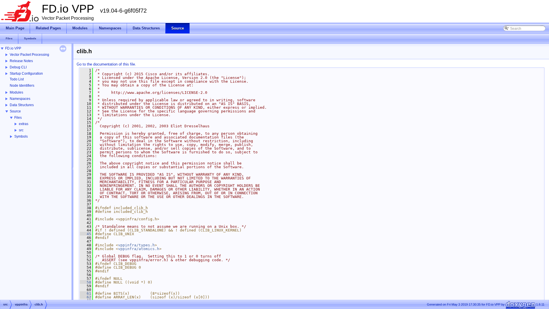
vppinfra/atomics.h (138, 249)
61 (85, 293)
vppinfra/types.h (136, 245)
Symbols (21, 136)
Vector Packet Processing (29, 55)
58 (85, 282)
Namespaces (20, 99)
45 (85, 234)
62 (85, 297)
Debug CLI (18, 67)
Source (15, 111)
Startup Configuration (26, 74)
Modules (16, 92)
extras (23, 124)
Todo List (17, 79)
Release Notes (21, 61)
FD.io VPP (13, 48)
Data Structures (22, 105)
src (21, 130)
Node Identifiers (22, 86)
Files (18, 118)
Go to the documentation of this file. (106, 64)
